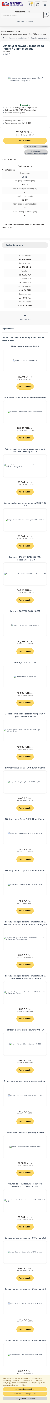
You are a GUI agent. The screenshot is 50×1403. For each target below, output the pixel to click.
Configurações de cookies (25, 1399)
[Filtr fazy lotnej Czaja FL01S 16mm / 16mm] (25, 884)
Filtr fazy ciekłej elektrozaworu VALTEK (25, 1030)
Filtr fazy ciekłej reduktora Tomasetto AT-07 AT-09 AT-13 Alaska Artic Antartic (25, 977)
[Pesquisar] (46, 14)
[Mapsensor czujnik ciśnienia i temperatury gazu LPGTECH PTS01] (25, 730)
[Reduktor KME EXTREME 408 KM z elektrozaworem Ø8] (25, 574)
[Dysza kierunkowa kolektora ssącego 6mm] (25, 1095)
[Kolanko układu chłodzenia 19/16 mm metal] (25, 1303)
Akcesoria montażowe (18, 38)
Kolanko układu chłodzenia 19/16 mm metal (25, 1289)
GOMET (6, 54)
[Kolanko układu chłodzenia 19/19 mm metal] (25, 1252)
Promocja (29, 22)
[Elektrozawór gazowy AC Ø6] (25, 360)
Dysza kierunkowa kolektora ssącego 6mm (25, 1081)
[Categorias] (45, 4)
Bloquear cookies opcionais (25, 1394)
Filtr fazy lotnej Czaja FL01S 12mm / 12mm (25, 768)
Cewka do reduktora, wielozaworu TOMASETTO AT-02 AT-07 (25, 1185)
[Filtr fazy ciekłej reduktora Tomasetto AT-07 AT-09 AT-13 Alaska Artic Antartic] (25, 992)
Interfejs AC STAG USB (25, 662)
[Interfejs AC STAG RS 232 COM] (25, 625)
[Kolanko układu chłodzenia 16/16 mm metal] (25, 1354)
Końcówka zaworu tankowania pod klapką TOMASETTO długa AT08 (25, 450)
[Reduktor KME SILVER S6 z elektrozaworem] (25, 411)
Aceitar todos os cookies (25, 1389)
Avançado (20, 22)
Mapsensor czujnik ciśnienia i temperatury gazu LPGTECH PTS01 (25, 715)
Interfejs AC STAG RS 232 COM (25, 611)
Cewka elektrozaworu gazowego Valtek (25, 1132)
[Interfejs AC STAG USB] (25, 676)
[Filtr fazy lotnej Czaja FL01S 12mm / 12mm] (25, 782)
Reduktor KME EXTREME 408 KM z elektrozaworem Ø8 (25, 558)
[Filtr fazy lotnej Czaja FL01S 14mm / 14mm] (25, 833)
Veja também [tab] (25, 319)
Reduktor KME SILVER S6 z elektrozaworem (25, 397)
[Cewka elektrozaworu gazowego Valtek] (25, 1146)
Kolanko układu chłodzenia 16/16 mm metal (25, 1340)
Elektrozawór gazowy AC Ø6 (25, 346)
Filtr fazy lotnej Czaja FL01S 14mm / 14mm (25, 819)
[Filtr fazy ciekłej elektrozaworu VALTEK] (25, 1044)
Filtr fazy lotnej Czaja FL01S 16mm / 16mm (25, 870)
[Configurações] (37, 4)
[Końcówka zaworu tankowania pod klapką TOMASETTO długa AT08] (25, 465)
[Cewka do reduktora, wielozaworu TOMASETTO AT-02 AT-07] (25, 1200)
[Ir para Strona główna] (3, 38)
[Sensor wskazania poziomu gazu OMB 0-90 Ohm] (25, 519)
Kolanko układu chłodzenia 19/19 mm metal (25, 1238)
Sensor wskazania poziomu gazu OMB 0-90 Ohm (25, 504)
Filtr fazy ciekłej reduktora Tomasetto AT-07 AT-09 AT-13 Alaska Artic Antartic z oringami (25, 923)
